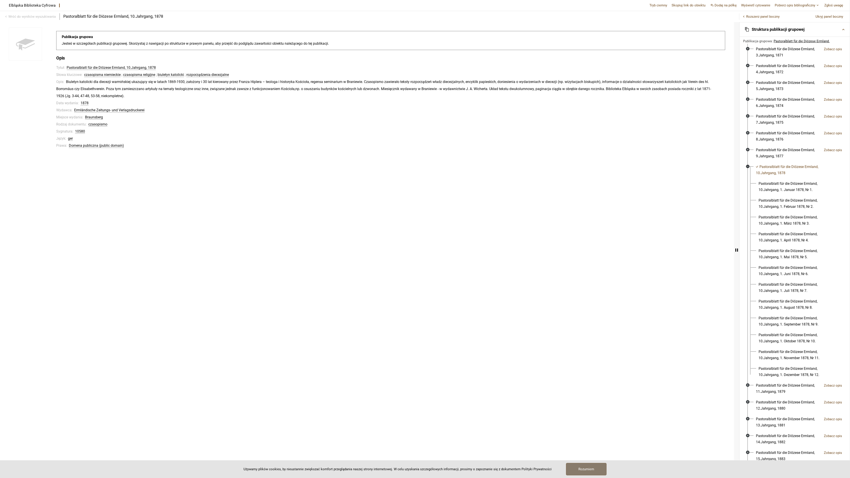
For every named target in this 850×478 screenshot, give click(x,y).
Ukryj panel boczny (829, 17)
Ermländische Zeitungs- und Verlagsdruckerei (109, 110)
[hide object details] (736, 250)
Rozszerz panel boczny (763, 17)
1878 (85, 103)
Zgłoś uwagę (833, 5)
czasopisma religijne (139, 75)
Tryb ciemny (658, 5)
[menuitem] (788, 52)
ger (70, 138)
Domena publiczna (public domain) (96, 145)
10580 (80, 131)
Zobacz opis (833, 49)
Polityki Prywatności (537, 469)
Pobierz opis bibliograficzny (795, 5)
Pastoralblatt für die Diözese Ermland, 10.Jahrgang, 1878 (111, 68)
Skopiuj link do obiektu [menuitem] (688, 5)
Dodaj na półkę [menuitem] (726, 5)
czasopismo (97, 124)
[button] (795, 29)
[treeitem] (794, 52)
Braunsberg (94, 117)
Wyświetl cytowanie (755, 5)
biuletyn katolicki (171, 75)
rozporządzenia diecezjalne (207, 75)
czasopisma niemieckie (102, 75)
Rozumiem (586, 469)
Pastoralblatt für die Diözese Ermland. (802, 41)
